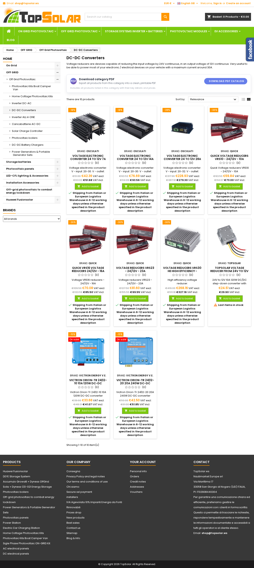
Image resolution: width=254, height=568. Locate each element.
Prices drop (73, 512)
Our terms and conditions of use (87, 481)
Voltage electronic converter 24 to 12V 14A (135, 157)
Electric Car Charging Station (21, 528)
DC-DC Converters (24, 110)
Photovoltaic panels (20, 169)
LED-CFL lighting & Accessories (27, 176)
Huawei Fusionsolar (19, 200)
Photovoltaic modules (188, 31)
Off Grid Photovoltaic (79, 31)
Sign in (217, 3)
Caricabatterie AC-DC (26, 124)
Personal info (138, 471)
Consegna (73, 471)
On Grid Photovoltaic (36, 31)
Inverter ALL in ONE (23, 117)
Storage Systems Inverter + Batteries (134, 31)
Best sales (73, 523)
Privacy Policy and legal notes (85, 476)
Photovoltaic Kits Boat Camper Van (31, 87)
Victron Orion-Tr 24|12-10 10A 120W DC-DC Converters (88, 383)
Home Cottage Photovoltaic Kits (32, 96)
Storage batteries (18, 162)
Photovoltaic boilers (25, 138)
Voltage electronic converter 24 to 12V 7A (88, 157)
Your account (143, 462)
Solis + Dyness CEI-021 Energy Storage (27, 487)
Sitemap (71, 533)
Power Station (12, 523)
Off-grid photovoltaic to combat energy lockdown (29, 191)
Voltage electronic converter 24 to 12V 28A (182, 157)
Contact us (73, 528)
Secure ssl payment (79, 492)
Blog (11, 40)
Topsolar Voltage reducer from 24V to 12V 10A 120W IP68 (229, 271)
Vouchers (136, 492)
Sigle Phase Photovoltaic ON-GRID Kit (26, 543)
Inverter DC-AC (21, 103)
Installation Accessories (22, 183)
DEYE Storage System (16, 476)
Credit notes (138, 481)
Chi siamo (72, 487)
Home (7, 58)
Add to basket (88, 186)
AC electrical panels (16, 548)
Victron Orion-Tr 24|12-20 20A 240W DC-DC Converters (135, 383)
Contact (201, 462)
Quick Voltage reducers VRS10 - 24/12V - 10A (229, 157)
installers (72, 497)
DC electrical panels (16, 554)
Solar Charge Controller (27, 131)
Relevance (213, 99)
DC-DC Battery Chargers (27, 145)
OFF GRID (12, 72)
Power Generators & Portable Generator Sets (31, 153)
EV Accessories (226, 31)
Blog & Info (73, 538)
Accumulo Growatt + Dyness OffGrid (26, 481)
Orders (134, 476)
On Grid (11, 65)
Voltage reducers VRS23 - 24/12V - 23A (135, 269)
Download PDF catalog (226, 81)
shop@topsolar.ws (27, 3)
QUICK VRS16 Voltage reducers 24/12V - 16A (88, 269)
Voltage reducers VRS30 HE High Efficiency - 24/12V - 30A (182, 271)
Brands (9, 210)
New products (75, 517)
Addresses (137, 487)
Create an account (238, 3)
